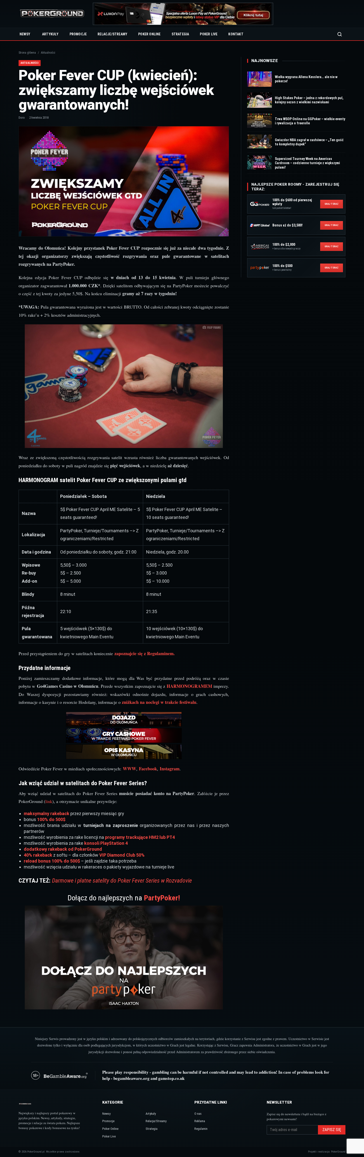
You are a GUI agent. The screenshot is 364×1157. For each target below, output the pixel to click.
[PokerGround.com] (52, 14)
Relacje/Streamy (112, 34)
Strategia (180, 34)
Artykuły (50, 34)
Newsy (25, 34)
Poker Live (208, 34)
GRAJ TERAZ (331, 203)
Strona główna (27, 52)
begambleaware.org (131, 1078)
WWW (129, 768)
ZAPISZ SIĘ (331, 1129)
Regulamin (201, 1129)
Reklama (199, 1121)
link (48, 801)
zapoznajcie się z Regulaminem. (144, 653)
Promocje (78, 34)
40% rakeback (38, 855)
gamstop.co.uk (171, 1078)
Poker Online (149, 34)
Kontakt (235, 34)
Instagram (170, 768)
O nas (198, 1113)
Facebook (148, 768)
